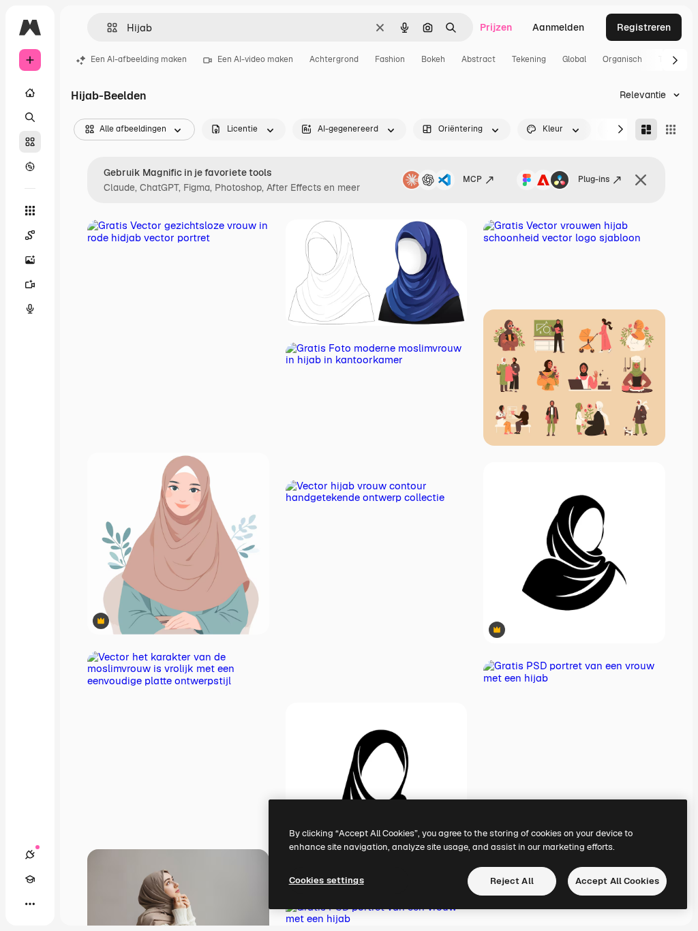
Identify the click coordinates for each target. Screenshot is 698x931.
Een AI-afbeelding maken (139, 59)
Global (574, 59)
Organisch (622, 59)
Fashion (390, 59)
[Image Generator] (30, 260)
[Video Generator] (30, 284)
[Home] (30, 93)
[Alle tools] (30, 211)
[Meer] (30, 904)
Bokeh (433, 59)
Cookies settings (326, 880)
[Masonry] (646, 129)
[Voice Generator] (30, 309)
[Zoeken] (30, 117)
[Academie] (30, 879)
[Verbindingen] (30, 855)
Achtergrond (334, 59)
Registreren (644, 27)
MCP (472, 179)
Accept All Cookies (617, 881)
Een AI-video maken (255, 59)
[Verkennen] (30, 166)
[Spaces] (30, 235)
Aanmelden (558, 27)
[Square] (671, 129)
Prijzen (496, 27)
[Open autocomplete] (106, 27)
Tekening (529, 59)
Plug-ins (593, 179)
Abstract (478, 59)
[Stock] (30, 142)
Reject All (512, 881)
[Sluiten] (641, 180)
